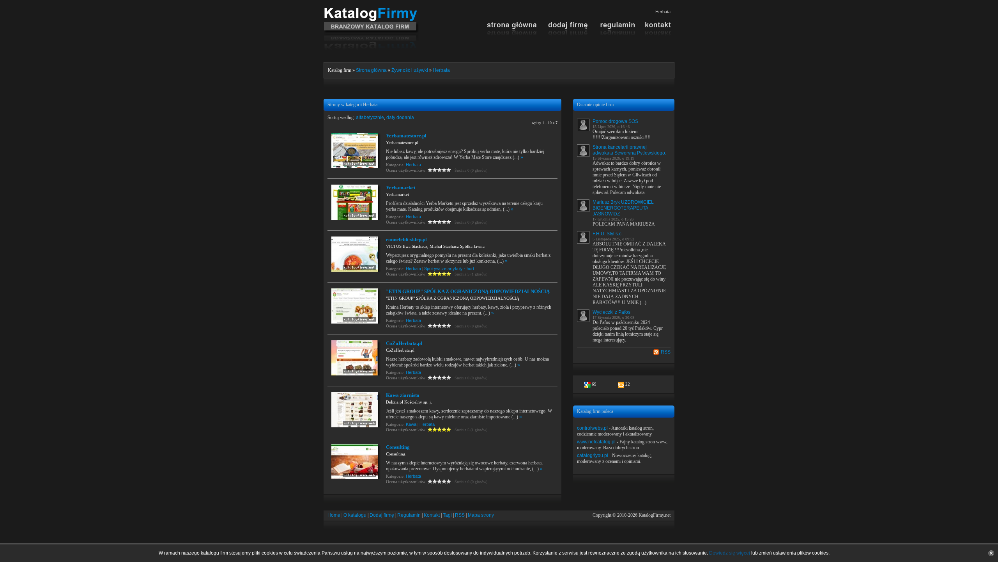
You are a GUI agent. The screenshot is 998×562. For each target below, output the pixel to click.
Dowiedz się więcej (729, 553)
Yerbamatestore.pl (406, 136)
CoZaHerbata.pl (404, 343)
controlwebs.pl (592, 428)
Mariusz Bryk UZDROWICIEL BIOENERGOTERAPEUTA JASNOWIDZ (623, 208)
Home (333, 515)
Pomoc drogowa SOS (615, 121)
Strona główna (371, 70)
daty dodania (400, 117)
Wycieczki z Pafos (611, 312)
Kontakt (432, 515)
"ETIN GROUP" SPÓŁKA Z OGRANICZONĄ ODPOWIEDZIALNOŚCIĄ (468, 291)
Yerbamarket (400, 187)
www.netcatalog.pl (596, 442)
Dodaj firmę (382, 515)
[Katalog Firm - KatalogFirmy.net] (371, 10)
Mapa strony (481, 515)
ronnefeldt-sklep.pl (406, 239)
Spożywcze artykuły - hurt (449, 268)
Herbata (441, 70)
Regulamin (409, 515)
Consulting (398, 447)
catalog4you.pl (592, 455)
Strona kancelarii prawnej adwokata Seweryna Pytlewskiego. (629, 150)
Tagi (447, 515)
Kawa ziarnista (402, 395)
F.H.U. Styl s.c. (608, 234)
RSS (666, 352)
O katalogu (354, 515)
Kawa (411, 424)
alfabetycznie (370, 117)
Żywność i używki (409, 70)
